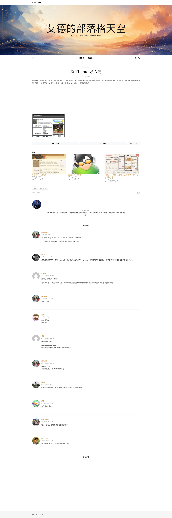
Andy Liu (44, 438)
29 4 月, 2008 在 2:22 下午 (47, 440)
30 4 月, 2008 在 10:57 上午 (48, 363)
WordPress (43, 188)
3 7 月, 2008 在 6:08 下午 (47, 257)
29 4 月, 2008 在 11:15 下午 (48, 384)
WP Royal (40, 514)
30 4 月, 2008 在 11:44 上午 (48, 338)
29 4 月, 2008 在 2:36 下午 (47, 421)
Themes (86, 68)
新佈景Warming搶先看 (39, 175)
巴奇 (42, 315)
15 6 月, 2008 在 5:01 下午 (47, 275)
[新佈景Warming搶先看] (49, 164)
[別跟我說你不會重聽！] (85, 164)
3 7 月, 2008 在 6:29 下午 (47, 234)
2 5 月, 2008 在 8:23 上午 (47, 317)
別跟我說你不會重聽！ (75, 175)
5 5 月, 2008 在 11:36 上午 (47, 298)
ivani (43, 255)
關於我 (34, 2)
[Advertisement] (86, 100)
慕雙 (42, 336)
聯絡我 (39, 2)
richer (43, 382)
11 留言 (137, 193)
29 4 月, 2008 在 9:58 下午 (47, 403)
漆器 (42, 401)
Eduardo (38, 193)
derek (43, 273)
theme (35, 188)
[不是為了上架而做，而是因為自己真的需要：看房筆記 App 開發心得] (122, 164)
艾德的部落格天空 (86, 28)
